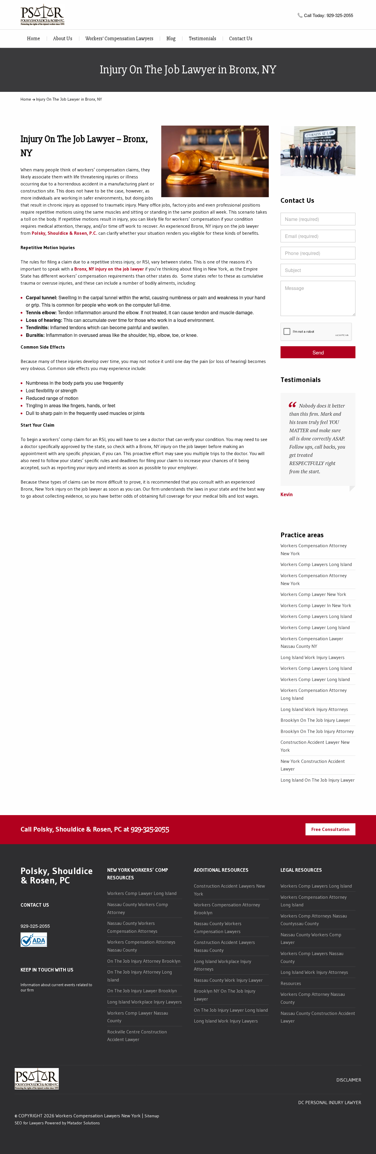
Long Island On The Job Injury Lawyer (318, 780)
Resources (291, 983)
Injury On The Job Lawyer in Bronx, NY (69, 99)
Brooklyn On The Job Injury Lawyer (315, 720)
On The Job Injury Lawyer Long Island (231, 1010)
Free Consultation (330, 829)
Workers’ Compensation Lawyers (119, 39)
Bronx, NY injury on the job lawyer (109, 269)
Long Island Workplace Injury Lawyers (144, 1002)
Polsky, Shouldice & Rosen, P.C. (64, 233)
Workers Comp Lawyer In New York (316, 605)
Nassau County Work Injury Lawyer (228, 980)
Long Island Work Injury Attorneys (314, 709)
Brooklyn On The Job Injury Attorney (317, 731)
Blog (171, 39)
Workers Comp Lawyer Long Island (315, 627)
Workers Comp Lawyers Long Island (316, 564)
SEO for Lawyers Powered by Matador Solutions (57, 1123)
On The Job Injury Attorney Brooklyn (143, 961)
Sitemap (152, 1115)
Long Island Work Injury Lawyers (313, 657)
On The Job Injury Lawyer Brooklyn (142, 991)
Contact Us (240, 39)
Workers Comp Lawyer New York (313, 594)
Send (318, 352)
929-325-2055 (150, 829)
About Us (62, 39)
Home (33, 39)
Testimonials (202, 39)
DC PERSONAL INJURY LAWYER (329, 1102)
